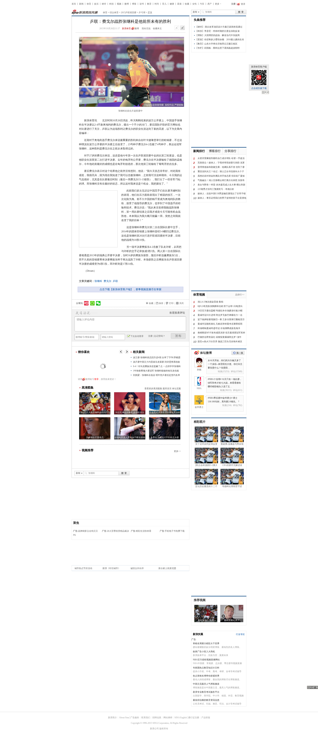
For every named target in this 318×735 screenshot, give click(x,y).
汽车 (202, 4)
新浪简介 (112, 717)
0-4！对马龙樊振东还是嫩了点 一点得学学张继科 (157, 366)
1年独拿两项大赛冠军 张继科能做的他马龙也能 (156, 370)
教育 (149, 4)
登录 (96, 379)
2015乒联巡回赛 (128, 12)
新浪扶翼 (198, 634)
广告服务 (134, 717)
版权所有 (163, 728)
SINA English (180, 717)
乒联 (115, 281)
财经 (104, 4)
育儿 (164, 4)
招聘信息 (156, 717)
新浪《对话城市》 (111, 568)
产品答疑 (205, 717)
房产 (209, 4)
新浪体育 (126, 28)
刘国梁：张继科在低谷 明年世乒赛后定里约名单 (156, 375)
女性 (194, 4)
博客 (134, 4)
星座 (179, 4)
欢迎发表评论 (177, 312)
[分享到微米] (86, 303)
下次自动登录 (137, 336)
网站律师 (167, 717)
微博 (126, 4)
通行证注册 (193, 717)
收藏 (187, 4)
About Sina (124, 717)
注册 (233, 4)
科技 (111, 4)
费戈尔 (107, 281)
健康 (172, 4)
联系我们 (145, 717)
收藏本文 (157, 28)
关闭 (265, 92)
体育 (89, 4)
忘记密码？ (159, 336)
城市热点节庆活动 (83, 568)
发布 (178, 336)
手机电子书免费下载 (175, 531)
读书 (141, 4)
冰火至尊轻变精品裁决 (118, 531)
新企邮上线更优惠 (167, 568)
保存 (161, 303)
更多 (217, 4)
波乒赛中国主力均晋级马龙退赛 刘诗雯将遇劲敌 (156, 362)
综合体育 (114, 12)
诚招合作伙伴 (137, 568)
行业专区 (240, 634)
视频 (119, 4)
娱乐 (96, 4)
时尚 (157, 4)
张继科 (98, 281)
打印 (171, 303)
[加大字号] (182, 28)
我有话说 (146, 28)
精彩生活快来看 (143, 531)
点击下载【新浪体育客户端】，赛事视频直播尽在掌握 (130, 289)
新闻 (81, 4)
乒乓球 (142, 12)
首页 (74, 4)
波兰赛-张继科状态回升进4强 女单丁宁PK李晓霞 (156, 357)
